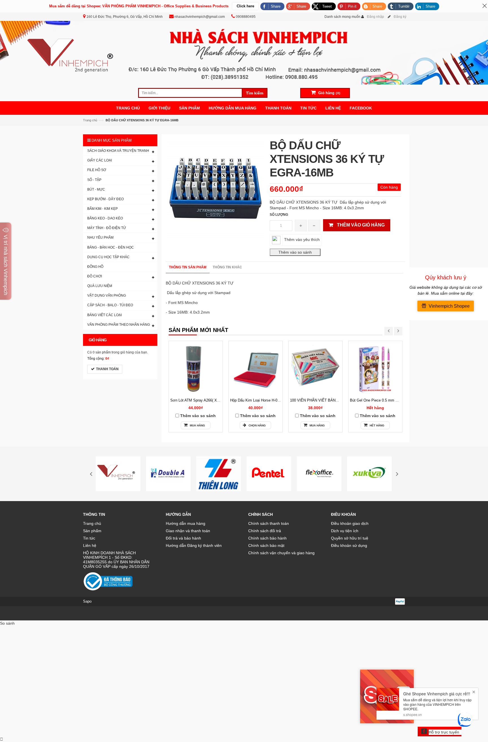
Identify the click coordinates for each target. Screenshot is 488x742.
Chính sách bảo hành (267, 538)
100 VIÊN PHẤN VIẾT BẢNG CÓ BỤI (321, 400)
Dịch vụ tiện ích (344, 531)
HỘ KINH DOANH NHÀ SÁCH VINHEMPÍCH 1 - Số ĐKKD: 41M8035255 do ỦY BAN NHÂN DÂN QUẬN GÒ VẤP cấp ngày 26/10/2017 (116, 560)
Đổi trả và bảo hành (183, 538)
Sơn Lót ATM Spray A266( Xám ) (197, 400)
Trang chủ (92, 523)
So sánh (7, 623)
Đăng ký (400, 17)
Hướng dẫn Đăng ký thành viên (194, 545)
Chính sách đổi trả (264, 531)
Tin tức (89, 538)
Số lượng (279, 215)
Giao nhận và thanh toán (188, 531)
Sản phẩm (92, 531)
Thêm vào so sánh (198, 415)
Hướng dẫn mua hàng (185, 523)
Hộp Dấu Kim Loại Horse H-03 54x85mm (263, 400)
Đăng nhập (375, 17)
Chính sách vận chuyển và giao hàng (281, 553)
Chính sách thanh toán (268, 523)
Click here (245, 6)
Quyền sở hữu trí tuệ (349, 538)
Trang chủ (90, 120)
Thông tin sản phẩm (187, 267)
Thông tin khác (227, 267)
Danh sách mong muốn (342, 17)
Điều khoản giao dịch (350, 523)
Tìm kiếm (254, 93)
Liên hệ (89, 545)
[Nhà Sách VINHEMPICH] (244, 52)
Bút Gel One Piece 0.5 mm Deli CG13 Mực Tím (389, 400)
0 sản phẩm (102, 352)
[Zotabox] (1, 739)
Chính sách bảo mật (266, 545)
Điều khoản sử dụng (349, 545)
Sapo (87, 601)
